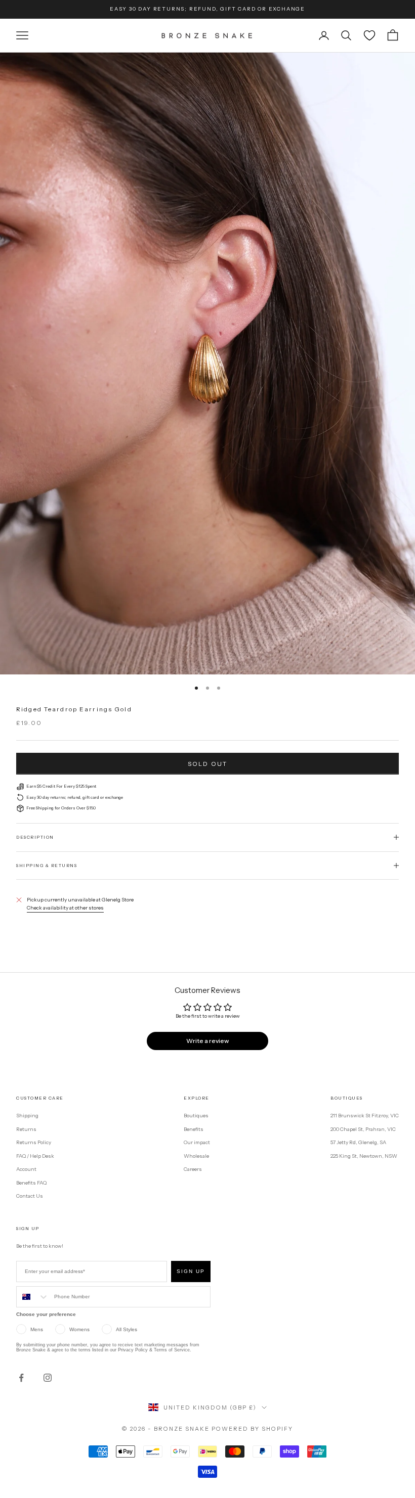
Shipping (27, 1115)
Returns (26, 1129)
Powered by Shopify (252, 1428)
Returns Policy (33, 1142)
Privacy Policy (133, 1349)
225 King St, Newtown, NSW (363, 1156)
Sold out (207, 763)
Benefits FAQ (31, 1182)
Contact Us (29, 1196)
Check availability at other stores (65, 907)
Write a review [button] (207, 1041)
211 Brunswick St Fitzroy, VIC (364, 1115)
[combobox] (33, 1297)
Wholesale (196, 1156)
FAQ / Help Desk (35, 1156)
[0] (369, 35)
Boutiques (196, 1115)
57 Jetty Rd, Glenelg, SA (358, 1142)
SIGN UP (191, 1271)
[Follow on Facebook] (21, 1378)
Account (26, 1169)
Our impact (197, 1142)
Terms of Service (172, 1349)
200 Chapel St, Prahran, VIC (363, 1129)
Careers (193, 1169)
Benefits (193, 1129)
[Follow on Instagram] (48, 1378)
